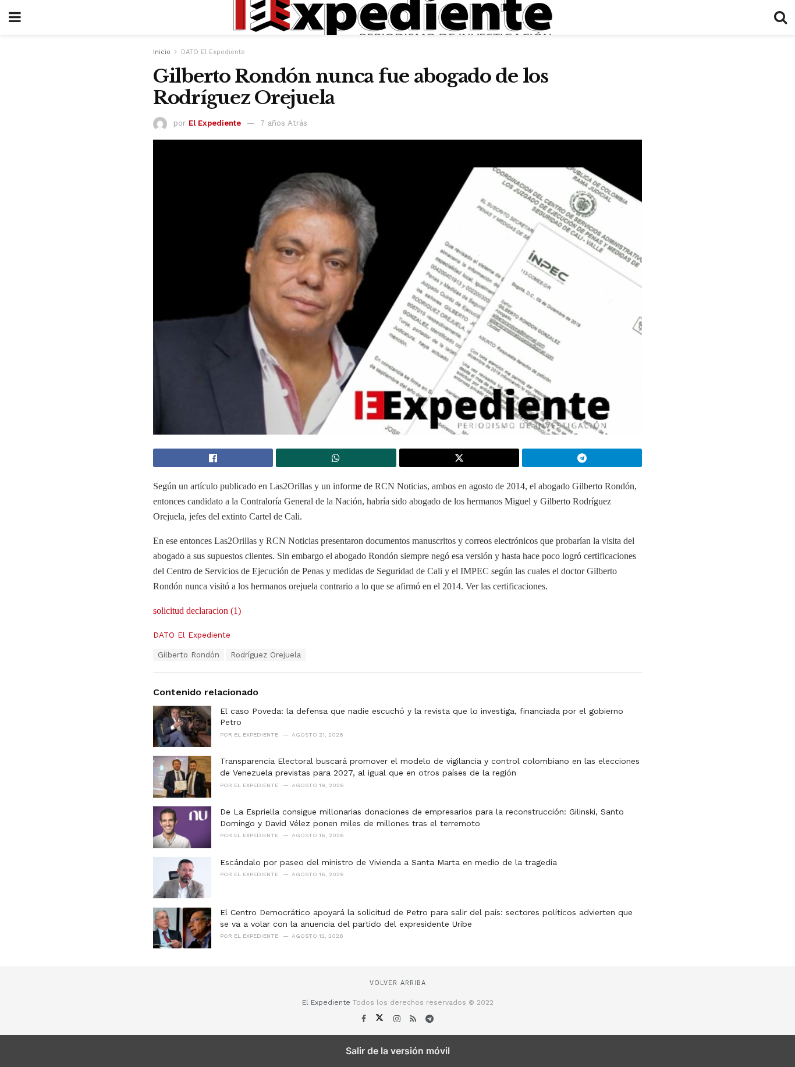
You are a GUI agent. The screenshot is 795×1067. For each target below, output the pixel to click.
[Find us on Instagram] (398, 1018)
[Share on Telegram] (582, 458)
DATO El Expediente (213, 52)
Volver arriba (398, 983)
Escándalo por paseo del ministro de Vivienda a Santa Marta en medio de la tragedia (388, 862)
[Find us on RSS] (414, 1018)
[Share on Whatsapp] (336, 458)
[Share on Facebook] (213, 458)
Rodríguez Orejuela (265, 654)
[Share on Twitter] (459, 458)
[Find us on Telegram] (429, 1018)
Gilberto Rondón (188, 654)
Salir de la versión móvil (398, 1051)
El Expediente (215, 123)
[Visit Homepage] (397, 17)
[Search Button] (780, 17)
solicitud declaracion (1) (197, 611)
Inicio (162, 52)
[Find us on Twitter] (380, 1018)
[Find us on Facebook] (365, 1018)
